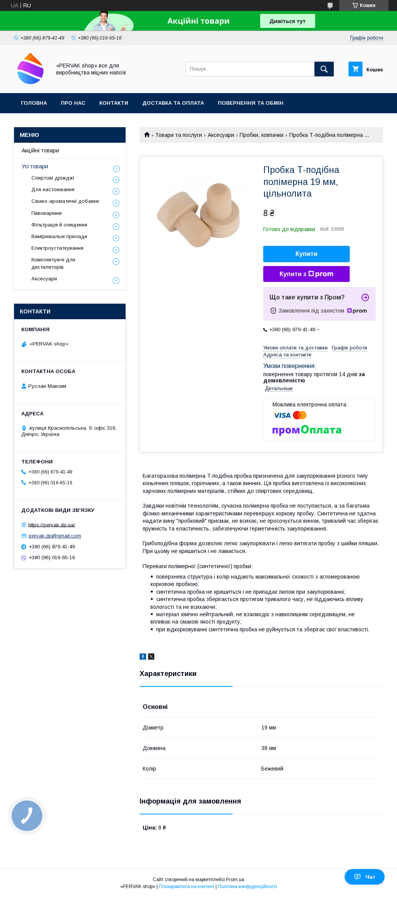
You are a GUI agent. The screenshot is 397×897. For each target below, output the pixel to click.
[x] (151, 658)
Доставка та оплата (173, 103)
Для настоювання (52, 189)
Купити (306, 254)
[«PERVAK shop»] (30, 83)
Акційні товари (40, 150)
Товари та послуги (178, 135)
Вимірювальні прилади (59, 236)
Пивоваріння (46, 213)
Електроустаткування (57, 248)
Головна (34, 103)
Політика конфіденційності (247, 886)
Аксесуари (221, 135)
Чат (370, 877)
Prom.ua (235, 879)
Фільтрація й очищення (59, 225)
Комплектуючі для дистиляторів (53, 263)
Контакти (113, 103)
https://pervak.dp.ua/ (51, 524)
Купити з (293, 274)
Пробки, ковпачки (261, 135)
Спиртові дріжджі (52, 178)
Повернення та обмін (250, 103)
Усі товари (35, 166)
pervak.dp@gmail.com (55, 536)
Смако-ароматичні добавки (65, 201)
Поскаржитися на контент (186, 886)
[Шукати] (324, 69)
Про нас (73, 103)
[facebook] (143, 658)
